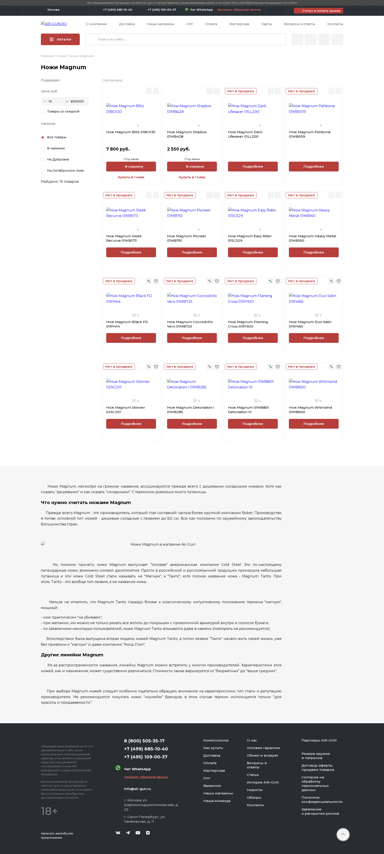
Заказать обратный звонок (239, 9)
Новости (254, 790)
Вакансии (212, 786)
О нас (252, 740)
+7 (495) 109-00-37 (162, 9)
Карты (267, 24)
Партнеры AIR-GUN (319, 740)
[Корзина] (337, 39)
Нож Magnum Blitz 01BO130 (130, 132)
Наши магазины (160, 24)
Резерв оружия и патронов (316, 756)
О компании (96, 24)
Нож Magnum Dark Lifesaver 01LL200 (245, 134)
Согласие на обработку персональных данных (315, 783)
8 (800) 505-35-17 (144, 740)
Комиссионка (215, 740)
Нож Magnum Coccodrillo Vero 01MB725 (190, 324)
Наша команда (216, 801)
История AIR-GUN (263, 782)
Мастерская (239, 24)
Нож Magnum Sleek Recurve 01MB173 (124, 238)
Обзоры (254, 797)
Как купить (213, 748)
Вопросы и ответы (299, 24)
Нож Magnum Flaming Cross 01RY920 (248, 324)
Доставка (127, 24)
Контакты (335, 24)
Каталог (64, 39)
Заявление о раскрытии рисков (320, 811)
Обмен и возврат (262, 755)
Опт (189, 24)
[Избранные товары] (324, 39)
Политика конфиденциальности (322, 799)
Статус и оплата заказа (321, 10)
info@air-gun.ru (137, 789)
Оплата (211, 24)
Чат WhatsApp (200, 9)
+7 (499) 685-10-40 (117, 9)
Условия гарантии (263, 748)
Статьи (253, 775)
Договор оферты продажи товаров (318, 767)
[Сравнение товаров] (310, 39)
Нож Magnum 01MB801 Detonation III (248, 409)
